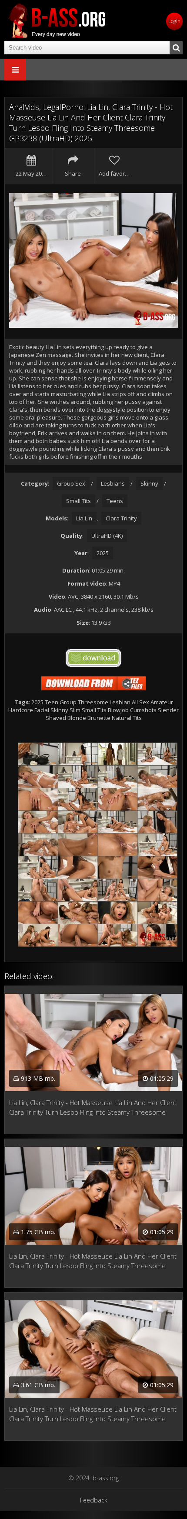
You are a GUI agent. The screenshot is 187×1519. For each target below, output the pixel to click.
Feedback (93, 1500)
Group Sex (71, 483)
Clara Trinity (121, 518)
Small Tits (78, 501)
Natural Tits (127, 718)
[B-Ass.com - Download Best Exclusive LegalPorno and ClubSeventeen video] (56, 20)
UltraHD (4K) (107, 536)
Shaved (56, 718)
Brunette (98, 718)
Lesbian (120, 702)
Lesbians (113, 483)
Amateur (161, 702)
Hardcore (20, 710)
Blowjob (118, 710)
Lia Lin (84, 518)
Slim (75, 710)
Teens (115, 501)
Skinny (149, 483)
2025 (103, 553)
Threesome (93, 702)
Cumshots (143, 710)
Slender (168, 710)
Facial (41, 710)
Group (68, 702)
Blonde (76, 718)
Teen (51, 702)
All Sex (140, 702)
